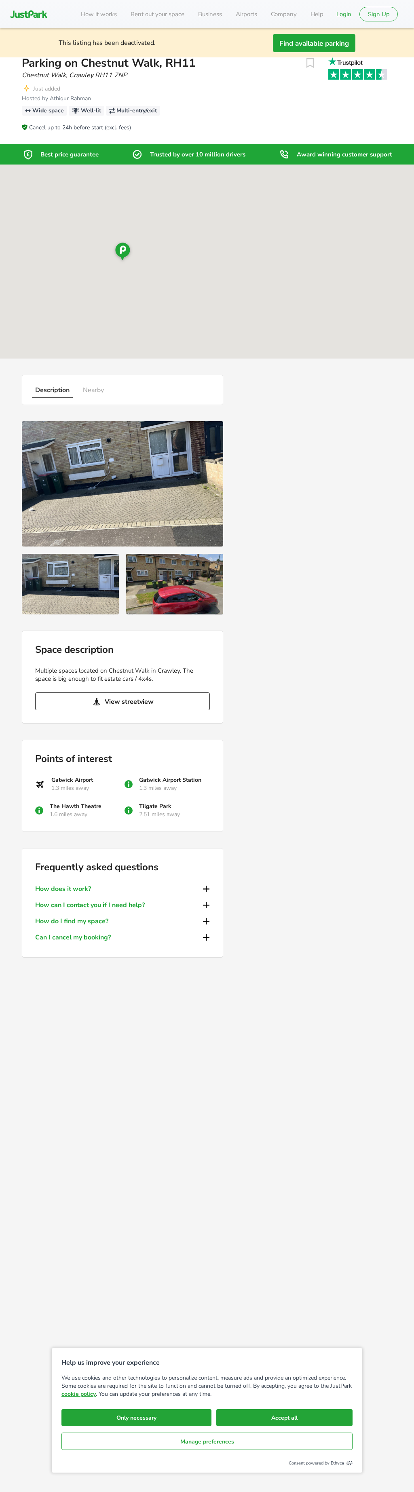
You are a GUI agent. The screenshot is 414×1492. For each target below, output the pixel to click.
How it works (99, 14)
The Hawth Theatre (75, 806)
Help (316, 14)
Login (343, 14)
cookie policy (78, 1394)
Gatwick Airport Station (170, 780)
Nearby (93, 390)
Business (210, 14)
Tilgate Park (155, 806)
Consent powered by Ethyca (316, 1463)
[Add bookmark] (310, 63)
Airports (246, 14)
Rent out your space (157, 14)
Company (284, 14)
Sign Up (379, 14)
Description (52, 390)
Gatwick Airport (72, 780)
